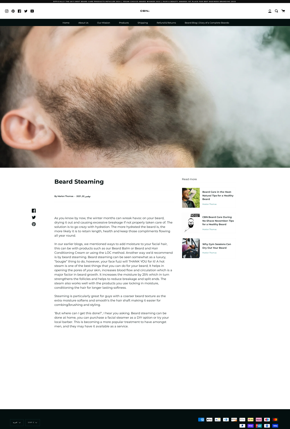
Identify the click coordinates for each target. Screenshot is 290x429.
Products (124, 22)
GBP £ (31, 422)
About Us (83, 22)
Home (66, 22)
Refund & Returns (166, 22)
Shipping (143, 22)
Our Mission (103, 22)
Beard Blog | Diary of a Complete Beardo (207, 22)
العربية (15, 422)
